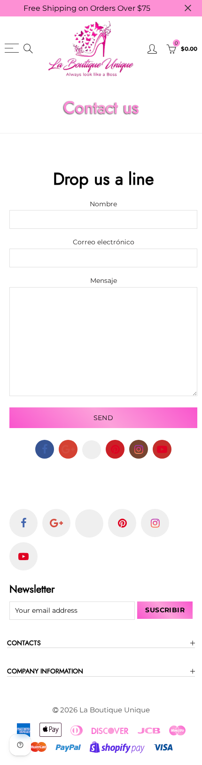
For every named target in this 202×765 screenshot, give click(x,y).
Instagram (138, 449)
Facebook (44, 449)
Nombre (103, 204)
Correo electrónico (103, 242)
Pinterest (115, 449)
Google (68, 449)
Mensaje (103, 281)
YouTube (162, 449)
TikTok (91, 449)
